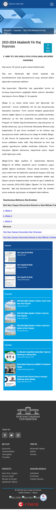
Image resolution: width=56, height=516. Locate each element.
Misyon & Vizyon (9, 479)
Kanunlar (6, 448)
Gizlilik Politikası (24, 493)
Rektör (33, 451)
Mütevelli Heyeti (37, 448)
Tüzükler (6, 457)
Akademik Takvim (10, 482)
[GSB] (43, 497)
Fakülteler (34, 473)
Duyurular (17, 30)
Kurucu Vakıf (8, 476)
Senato (33, 454)
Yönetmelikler (8, 451)
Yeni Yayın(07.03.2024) (24, 277)
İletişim (35, 493)
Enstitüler (34, 476)
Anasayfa (8, 30)
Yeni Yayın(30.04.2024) (24, 265)
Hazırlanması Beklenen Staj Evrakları (20, 200)
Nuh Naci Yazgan (10, 473)
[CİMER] (28, 504)
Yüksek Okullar (36, 479)
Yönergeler (7, 454)
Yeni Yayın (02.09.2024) (25, 253)
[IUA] (36, 497)
